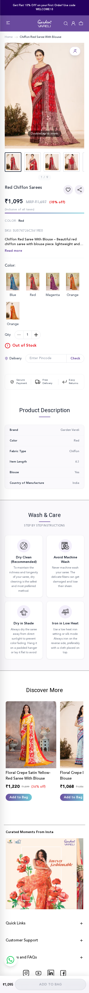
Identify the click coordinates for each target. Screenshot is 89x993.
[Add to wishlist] (68, 189)
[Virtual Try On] (75, 51)
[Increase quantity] (36, 335)
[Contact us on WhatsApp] (10, 960)
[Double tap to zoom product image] (44, 96)
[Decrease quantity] (19, 335)
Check (75, 358)
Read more (13, 250)
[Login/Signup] (73, 23)
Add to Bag (50, 984)
